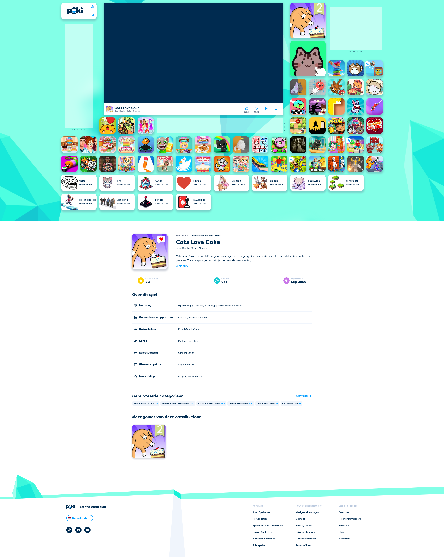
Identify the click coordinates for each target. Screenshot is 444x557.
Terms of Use (303, 545)
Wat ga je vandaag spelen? (93, 15)
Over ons (344, 512)
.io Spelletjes (260, 519)
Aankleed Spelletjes (264, 539)
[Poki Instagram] (78, 530)
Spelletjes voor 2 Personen (268, 525)
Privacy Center (304, 525)
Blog (341, 532)
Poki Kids (344, 525)
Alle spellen (259, 545)
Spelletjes (182, 236)
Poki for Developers (350, 519)
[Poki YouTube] (87, 530)
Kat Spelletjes (291, 403)
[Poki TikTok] (69, 530)
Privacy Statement (306, 532)
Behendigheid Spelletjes (206, 236)
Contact (300, 519)
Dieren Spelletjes (241, 403)
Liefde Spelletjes (267, 403)
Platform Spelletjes (211, 403)
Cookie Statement (306, 539)
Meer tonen (182, 266)
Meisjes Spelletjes (146, 403)
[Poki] (75, 10)
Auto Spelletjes (261, 512)
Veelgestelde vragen (307, 512)
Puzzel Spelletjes (262, 532)
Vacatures (344, 539)
